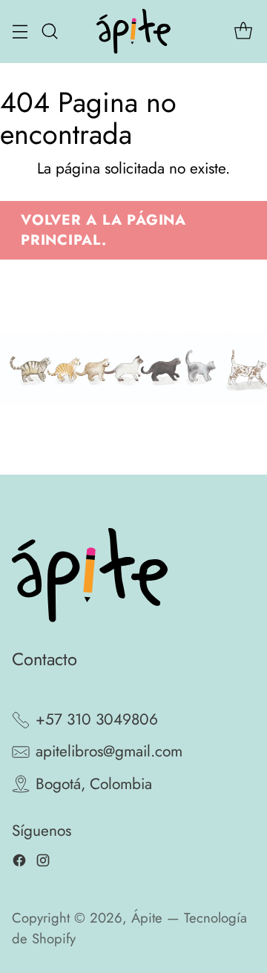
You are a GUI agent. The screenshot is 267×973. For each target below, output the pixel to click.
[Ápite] (133, 31)
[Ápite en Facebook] (19, 863)
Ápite (146, 918)
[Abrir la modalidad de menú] (19, 31)
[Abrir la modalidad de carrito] (243, 31)
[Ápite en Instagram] (43, 863)
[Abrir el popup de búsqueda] (49, 31)
